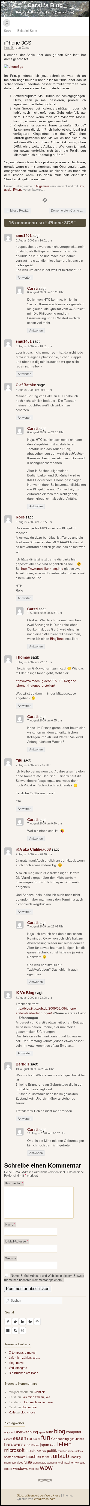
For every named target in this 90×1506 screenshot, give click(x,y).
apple (7, 189)
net (39, 1451)
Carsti (26, 47)
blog (59, 1431)
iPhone (17, 189)
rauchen (62, 1451)
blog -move (16, 1362)
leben (64, 1444)
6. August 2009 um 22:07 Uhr (34, 662)
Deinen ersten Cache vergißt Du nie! (68, 210)
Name (10, 1224)
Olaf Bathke (26, 385)
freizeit (36, 1439)
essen (19, 1438)
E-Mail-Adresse (16, 1241)
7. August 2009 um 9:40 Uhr (44, 823)
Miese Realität (17, 210)
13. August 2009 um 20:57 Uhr (46, 1133)
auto (49, 1432)
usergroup (10, 1462)
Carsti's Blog (45, 5)
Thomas (23, 657)
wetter (8, 1469)
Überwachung (26, 1432)
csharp (8, 1439)
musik (30, 1450)
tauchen (33, 1456)
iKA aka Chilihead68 (33, 849)
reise (71, 1451)
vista (28, 1462)
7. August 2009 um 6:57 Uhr (44, 613)
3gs (81, 186)
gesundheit (77, 1439)
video (20, 1462)
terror (45, 1457)
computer (73, 1432)
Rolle (20, 517)
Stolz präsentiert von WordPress (38, 1495)
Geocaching (60, 1439)
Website (10, 1258)
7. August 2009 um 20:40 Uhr (34, 854)
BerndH (22, 1064)
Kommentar (14, 1183)
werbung (80, 1462)
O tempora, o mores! (22, 1352)
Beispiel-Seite (27, 30)
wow (46, 1467)
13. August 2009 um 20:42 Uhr (35, 1069)
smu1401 (24, 236)
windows (20, 1468)
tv (51, 1457)
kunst (53, 1445)
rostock (79, 1451)
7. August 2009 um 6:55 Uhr (44, 720)
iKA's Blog (25, 993)
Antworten (24, 277)
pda (44, 1451)
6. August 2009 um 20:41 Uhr (34, 390)
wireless (34, 1469)
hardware (13, 1444)
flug (29, 1439)
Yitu (19, 760)
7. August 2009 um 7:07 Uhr (33, 765)
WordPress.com (44, 1499)
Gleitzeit (39, 1392)
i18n (27, 1445)
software (19, 1457)
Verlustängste (18, 1368)
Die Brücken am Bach (23, 1373)
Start (7, 30)
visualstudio (39, 1462)
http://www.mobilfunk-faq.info (42, 568)
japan (44, 1445)
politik (52, 1450)
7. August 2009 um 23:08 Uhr (34, 997)
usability (75, 1457)
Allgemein (42, 186)
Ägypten (8, 1432)
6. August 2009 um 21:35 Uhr (34, 522)
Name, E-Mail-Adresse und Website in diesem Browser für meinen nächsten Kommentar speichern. (44, 1278)
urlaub (61, 1456)
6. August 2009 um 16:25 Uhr (45, 292)
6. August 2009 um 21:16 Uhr (45, 432)
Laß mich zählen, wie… (24, 1357)
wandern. (52, 1462)
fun (45, 1437)
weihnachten (66, 1462)
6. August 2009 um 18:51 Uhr (34, 346)
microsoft (14, 1450)
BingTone (57, 638)
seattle (8, 1457)
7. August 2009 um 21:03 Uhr (45, 926)
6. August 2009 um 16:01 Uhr (34, 240)
